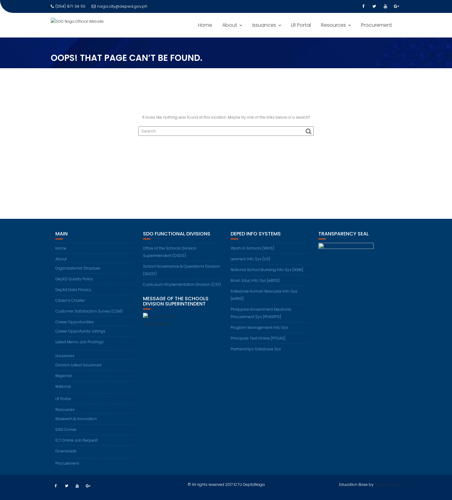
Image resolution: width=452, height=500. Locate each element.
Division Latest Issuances (78, 365)
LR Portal (301, 25)
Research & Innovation (76, 418)
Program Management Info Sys (259, 327)
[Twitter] (374, 6)
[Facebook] (363, 6)
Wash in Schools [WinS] (252, 248)
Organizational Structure (77, 268)
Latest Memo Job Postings (79, 341)
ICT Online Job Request (76, 440)
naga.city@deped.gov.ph (122, 6)
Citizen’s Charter (70, 300)
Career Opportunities (74, 322)
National (63, 386)
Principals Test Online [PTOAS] (258, 338)
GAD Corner (66, 429)
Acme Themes (388, 484)
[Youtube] (385, 6)
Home (205, 25)
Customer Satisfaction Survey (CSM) (89, 311)
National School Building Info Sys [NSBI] (267, 269)
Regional (63, 375)
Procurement (376, 25)
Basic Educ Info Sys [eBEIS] (255, 280)
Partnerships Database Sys (256, 349)
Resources (333, 25)
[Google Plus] (396, 6)
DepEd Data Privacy (73, 289)
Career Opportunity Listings (80, 331)
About (229, 25)
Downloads (66, 451)
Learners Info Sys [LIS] (250, 259)
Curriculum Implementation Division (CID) (182, 284)
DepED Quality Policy (74, 278)
